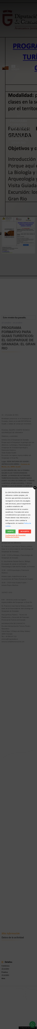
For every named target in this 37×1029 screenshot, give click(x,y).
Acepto (10, 531)
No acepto (25, 531)
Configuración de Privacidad (15, 535)
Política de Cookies (12, 537)
